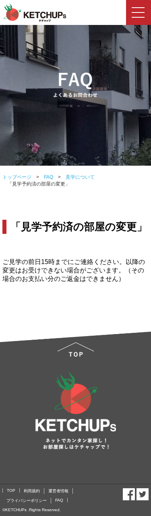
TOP (11, 490)
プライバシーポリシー (26, 500)
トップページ (16, 177)
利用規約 (32, 491)
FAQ (46, 177)
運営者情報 (58, 491)
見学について (78, 177)
